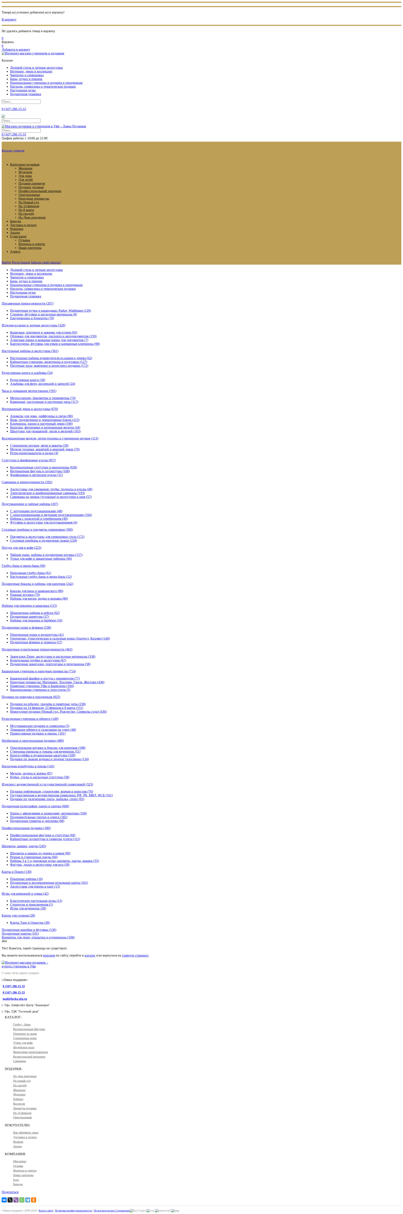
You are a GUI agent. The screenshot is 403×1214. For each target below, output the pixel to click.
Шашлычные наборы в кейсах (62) (35, 613)
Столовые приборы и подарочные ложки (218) (43, 540)
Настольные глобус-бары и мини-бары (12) (41, 576)
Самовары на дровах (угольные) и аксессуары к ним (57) (51, 497)
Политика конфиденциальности (73, 1210)
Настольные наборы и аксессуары (30, 351)
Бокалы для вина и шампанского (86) (36, 591)
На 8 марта (26, 210)
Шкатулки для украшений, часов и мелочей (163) (45, 431)
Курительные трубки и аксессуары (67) (38, 660)
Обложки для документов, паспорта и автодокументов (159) (53, 336)
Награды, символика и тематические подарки (43, 86)
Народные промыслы (33, 198)
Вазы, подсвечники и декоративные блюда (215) (44, 420)
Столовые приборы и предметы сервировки (37, 529)
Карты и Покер (16, 872)
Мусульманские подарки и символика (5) (39, 726)
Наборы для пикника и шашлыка (29, 605)
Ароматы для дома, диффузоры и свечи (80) (41, 416)
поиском (49, 955)
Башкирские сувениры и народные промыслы (39, 671)
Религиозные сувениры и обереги (30, 718)
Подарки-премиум (31, 183)
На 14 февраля (28, 206)
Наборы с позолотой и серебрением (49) (39, 518)
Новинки (16, 229)
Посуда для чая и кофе (21, 547)
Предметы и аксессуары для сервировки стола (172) (47, 536)
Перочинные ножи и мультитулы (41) (37, 634)
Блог (16, 1179)
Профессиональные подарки (26, 828)
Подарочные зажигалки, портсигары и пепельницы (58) (50, 664)
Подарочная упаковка (25, 94)
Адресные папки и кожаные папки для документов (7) (49, 340)
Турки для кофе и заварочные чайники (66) (41, 558)
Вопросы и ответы (31, 244)
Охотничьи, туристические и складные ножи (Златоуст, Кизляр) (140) (60, 638)
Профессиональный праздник (39, 191)
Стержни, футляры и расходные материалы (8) (43, 314)
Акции (15, 232)
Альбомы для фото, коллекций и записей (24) (42, 383)
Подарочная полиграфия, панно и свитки (35, 806)
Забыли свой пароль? (46, 262)
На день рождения (24, 1076)
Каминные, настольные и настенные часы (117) (44, 402)
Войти (6, 262)
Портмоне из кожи (25, 1033)
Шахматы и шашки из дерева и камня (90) (40, 853)
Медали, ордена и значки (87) (31, 773)
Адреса (15, 251)
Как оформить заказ (25, 1132)
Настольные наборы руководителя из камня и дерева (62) (51, 358)
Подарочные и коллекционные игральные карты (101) (49, 882)
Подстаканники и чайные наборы (30, 504)
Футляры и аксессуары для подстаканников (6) (43, 522)
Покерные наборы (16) (26, 879)
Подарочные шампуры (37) (29, 616)
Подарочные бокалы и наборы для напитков (37, 584)
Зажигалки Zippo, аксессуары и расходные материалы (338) (52, 656)
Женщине (25, 168)
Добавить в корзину (16, 49)
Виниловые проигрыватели (30, 1052)
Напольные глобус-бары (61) (30, 573)
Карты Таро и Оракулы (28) (30, 922)
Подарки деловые (31, 187)
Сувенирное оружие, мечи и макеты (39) (39, 445)
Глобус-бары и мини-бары (23, 565)
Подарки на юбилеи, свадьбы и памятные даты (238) (48, 704)
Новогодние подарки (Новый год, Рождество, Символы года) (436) (58, 711)
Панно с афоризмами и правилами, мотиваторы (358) (48, 813)
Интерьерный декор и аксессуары (30, 409)
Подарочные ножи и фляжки (26, 627)
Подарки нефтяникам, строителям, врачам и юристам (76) (51, 791)
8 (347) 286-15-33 (14, 134)
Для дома (25, 176)
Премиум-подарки (25, 1108)
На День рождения (31, 217)
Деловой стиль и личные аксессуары (36, 67)
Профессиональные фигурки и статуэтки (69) (42, 835)
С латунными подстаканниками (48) (36, 511)
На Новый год (28, 202)
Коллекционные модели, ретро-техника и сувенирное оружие (50, 438)
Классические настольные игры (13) (36, 901)
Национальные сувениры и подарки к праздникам (46, 82)
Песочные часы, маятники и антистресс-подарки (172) (49, 365)
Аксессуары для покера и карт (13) (35, 886)
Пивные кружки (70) (25, 594)
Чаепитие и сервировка (27, 75)
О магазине (18, 236)
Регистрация (21, 262)
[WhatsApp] (21, 1199)
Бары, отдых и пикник (26, 79)
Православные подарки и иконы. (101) (37, 733)
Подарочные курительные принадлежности (37, 649)
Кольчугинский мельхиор (29, 1056)
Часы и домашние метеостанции (29, 391)
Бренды (15, 221)
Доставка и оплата (23, 225)
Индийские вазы (23, 1047)
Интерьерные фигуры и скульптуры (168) (40, 471)
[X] (10, 1199)
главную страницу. (135, 955)
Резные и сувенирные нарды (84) (34, 857)
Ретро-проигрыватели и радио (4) (34, 453)
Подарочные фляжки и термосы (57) (36, 642)
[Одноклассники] (33, 1199)
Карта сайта (46, 1210)
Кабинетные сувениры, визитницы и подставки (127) (48, 362)
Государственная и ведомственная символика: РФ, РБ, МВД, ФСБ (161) (61, 795)
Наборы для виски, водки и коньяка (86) (39, 598)
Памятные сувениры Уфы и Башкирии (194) (42, 686)
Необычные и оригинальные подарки (33, 740)
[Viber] (15, 1199)
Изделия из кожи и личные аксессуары (33, 325)
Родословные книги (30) (27, 380)
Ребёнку (18, 1099)
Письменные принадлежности (27, 303)
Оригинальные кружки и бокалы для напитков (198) (47, 748)
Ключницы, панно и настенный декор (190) (41, 423)
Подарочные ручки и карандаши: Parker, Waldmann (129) (50, 310)
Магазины (19, 1161)
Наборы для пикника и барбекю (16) (36, 620)
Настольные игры (23, 90)
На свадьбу (26, 213)
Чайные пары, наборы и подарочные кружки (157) (46, 555)
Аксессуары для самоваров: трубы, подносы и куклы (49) (51, 489)
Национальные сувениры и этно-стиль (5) (40, 689)
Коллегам (19, 1103)
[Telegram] (27, 1199)
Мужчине (25, 172)
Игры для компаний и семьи (25, 893)
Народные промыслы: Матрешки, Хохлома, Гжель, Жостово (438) (57, 682)
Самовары (19, 1061)
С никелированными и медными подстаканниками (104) (51, 515)
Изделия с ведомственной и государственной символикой (47, 784)
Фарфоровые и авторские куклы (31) (36, 475)
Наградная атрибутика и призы (28, 766)
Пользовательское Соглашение (112, 1210)
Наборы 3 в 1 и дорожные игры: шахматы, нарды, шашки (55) (54, 861)
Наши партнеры (30, 247)
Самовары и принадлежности (27, 482)
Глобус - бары (21, 1024)
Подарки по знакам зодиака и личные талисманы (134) (49, 759)
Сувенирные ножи (25, 1038)
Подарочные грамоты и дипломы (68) (37, 821)
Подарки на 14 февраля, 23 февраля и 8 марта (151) (46, 708)
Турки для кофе (23, 1042)
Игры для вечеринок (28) (28, 908)
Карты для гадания (18, 915)
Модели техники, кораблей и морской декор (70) (45, 449)
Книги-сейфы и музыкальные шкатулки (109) (42, 755)
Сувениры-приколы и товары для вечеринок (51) (45, 751)
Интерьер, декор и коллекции (31, 71)
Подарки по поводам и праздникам (31, 697)
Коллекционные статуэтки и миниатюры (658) (43, 467)
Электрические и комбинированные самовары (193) (47, 493)
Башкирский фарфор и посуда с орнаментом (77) (45, 678)
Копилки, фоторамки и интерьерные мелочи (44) (45, 427)
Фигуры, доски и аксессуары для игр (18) (39, 864)
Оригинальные (29, 195)
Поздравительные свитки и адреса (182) (38, 817)
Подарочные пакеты (20, 933)
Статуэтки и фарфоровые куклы (29, 460)
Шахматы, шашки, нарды (24, 846)
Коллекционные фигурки (29, 1029)
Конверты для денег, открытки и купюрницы (38, 937)
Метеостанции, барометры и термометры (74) (43, 398)
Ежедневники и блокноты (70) (32, 318)
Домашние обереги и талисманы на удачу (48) (43, 729)
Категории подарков (24, 164)
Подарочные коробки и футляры (29, 930)
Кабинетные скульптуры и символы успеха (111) (45, 839)
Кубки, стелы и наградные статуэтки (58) (39, 777)
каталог (90, 955)
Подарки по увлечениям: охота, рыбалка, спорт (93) (47, 799)
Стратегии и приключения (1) (31, 904)
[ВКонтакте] (4, 1199)
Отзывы (24, 240)
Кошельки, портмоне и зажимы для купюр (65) (43, 332)
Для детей (25, 179)
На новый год (22, 1080)
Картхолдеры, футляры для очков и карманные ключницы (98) (55, 344)
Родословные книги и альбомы (27, 373)
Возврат (18, 1141)
